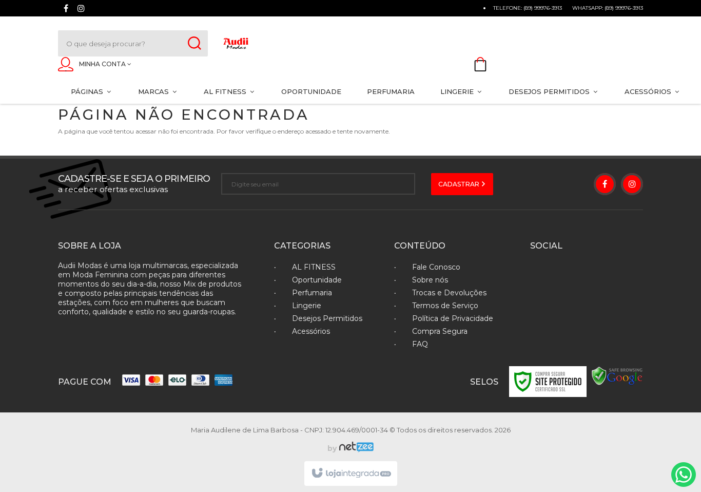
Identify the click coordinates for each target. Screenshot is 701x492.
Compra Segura (440, 331)
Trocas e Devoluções (449, 292)
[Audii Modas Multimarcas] (287, 43)
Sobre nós (430, 280)
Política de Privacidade (452, 318)
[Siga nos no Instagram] (81, 9)
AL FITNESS (314, 267)
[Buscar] (194, 43)
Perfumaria (312, 292)
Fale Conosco (436, 267)
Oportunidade (317, 280)
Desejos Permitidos (327, 318)
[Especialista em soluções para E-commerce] (355, 448)
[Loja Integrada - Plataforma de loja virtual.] (350, 473)
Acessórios (311, 331)
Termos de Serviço (445, 305)
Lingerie (306, 305)
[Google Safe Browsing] (617, 376)
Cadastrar (459, 184)
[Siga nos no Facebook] (65, 9)
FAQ (420, 344)
